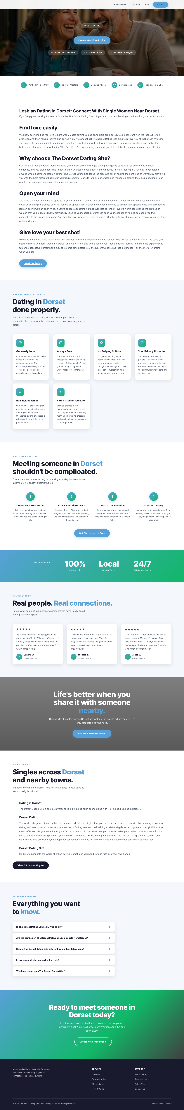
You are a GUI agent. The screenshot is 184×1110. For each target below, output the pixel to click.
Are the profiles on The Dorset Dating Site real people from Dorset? (52, 938)
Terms (161, 1104)
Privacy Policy (141, 1074)
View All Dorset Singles (30, 865)
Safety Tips (140, 1084)
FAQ (147, 4)
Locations (135, 4)
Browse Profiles (99, 1079)
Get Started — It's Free (92, 533)
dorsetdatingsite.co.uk (50, 1104)
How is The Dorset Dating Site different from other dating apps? (50, 949)
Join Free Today (33, 263)
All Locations (98, 1084)
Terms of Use (141, 1079)
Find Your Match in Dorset (91, 733)
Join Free (160, 4)
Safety (168, 1104)
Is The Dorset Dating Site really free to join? (39, 926)
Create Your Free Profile (91, 40)
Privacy (154, 1104)
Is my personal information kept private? (37, 960)
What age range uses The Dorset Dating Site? (40, 971)
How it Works (119, 4)
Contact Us (140, 1089)
